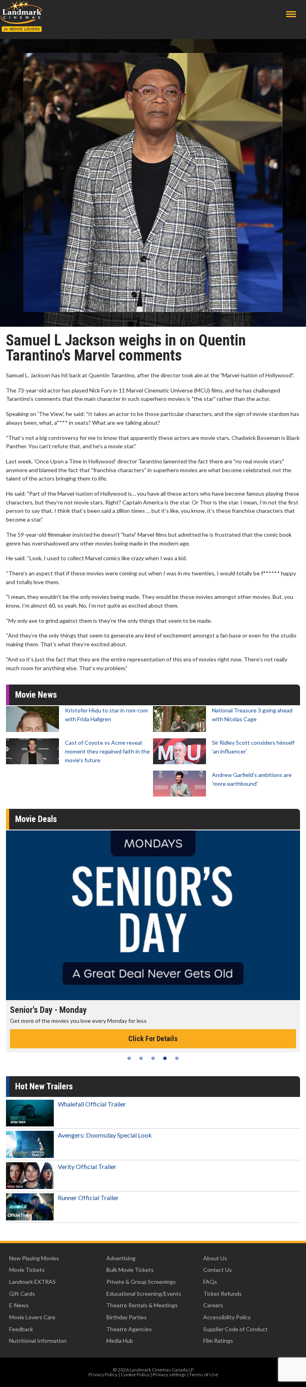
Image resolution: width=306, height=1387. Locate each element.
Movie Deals (36, 819)
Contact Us (217, 1269)
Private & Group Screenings (141, 1281)
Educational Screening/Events (143, 1293)
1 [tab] (129, 1058)
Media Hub (119, 1340)
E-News (19, 1305)
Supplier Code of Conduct (235, 1329)
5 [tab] (177, 1058)
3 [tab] (153, 1058)
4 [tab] (165, 1058)
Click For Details (153, 1038)
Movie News (36, 695)
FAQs (210, 1281)
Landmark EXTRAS (32, 1281)
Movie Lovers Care (32, 1317)
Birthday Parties (126, 1317)
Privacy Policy (103, 1374)
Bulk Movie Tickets (130, 1269)
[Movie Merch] (153, 915)
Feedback (21, 1329)
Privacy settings (169, 1374)
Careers (213, 1305)
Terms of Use (203, 1374)
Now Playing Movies (34, 1258)
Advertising (120, 1258)
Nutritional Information (38, 1340)
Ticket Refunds (222, 1293)
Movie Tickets (27, 1269)
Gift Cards (22, 1293)
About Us (215, 1258)
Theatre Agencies (129, 1329)
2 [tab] (141, 1058)
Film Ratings (218, 1340)
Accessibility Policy (227, 1317)
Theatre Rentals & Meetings (142, 1305)
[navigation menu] (291, 14)
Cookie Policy (135, 1374)
